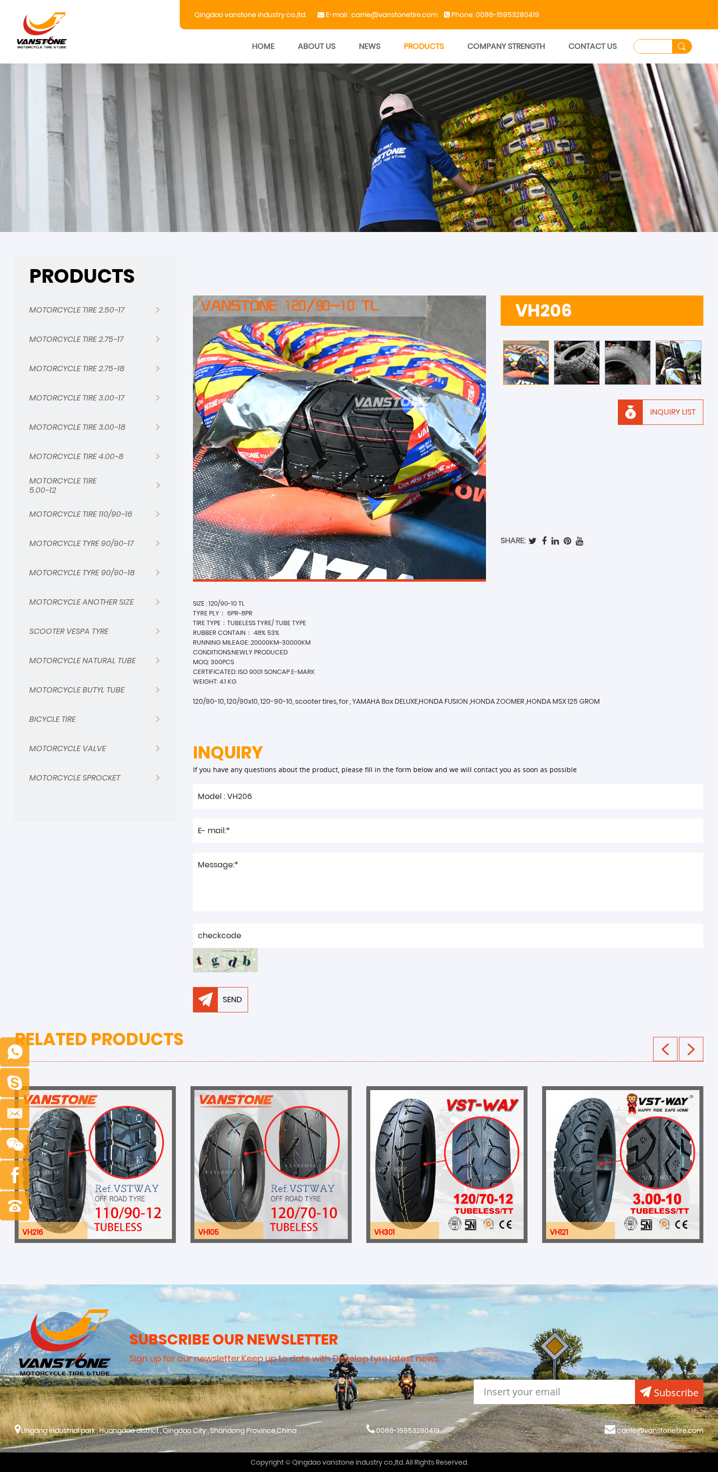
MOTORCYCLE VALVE (67, 748)
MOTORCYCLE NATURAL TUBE (82, 660)
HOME (263, 46)
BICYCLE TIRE (52, 719)
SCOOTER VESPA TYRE (68, 631)
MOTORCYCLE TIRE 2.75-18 (77, 368)
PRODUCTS (424, 46)
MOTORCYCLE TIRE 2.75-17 (76, 339)
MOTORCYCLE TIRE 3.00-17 (77, 397)
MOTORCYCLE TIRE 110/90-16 (80, 514)
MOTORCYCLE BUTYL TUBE (77, 689)
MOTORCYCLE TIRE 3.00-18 (77, 427)
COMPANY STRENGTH (506, 46)
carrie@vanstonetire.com (394, 15)
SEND (232, 999)
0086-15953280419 (507, 15)
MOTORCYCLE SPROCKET (74, 777)
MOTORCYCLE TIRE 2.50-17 (77, 309)
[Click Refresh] (225, 960)
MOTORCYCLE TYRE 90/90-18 (82, 572)
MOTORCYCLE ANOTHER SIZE (81, 602)
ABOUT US (317, 46)
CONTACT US (593, 46)
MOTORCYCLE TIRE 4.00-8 (76, 456)
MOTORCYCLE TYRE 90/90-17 (81, 543)
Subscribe (676, 1392)
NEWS (369, 46)
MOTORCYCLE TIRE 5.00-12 (63, 485)
